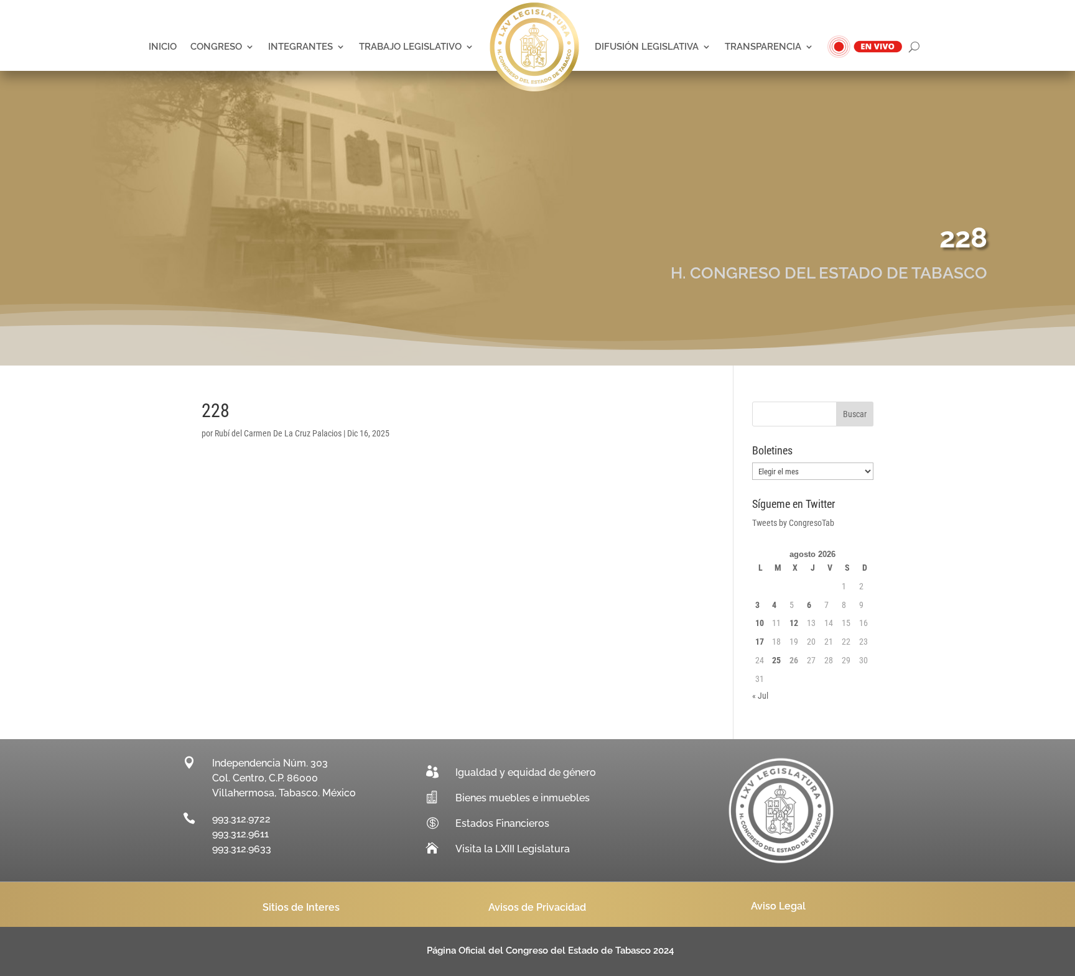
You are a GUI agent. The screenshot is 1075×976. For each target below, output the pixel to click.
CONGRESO (216, 46)
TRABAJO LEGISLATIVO (410, 46)
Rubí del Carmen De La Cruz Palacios (278, 433)
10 (759, 623)
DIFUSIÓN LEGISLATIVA (647, 46)
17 (759, 642)
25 (776, 660)
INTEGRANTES (300, 46)
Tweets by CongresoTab (793, 523)
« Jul (760, 696)
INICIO (163, 46)
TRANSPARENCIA (763, 46)
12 (793, 623)
